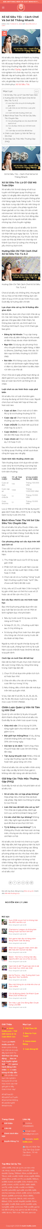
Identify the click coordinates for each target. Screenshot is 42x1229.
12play (18, 69)
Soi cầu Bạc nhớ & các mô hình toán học (21, 127)
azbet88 (12, 1190)
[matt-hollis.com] (21, 8)
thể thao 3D (7, 1056)
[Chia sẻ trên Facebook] (15, 883)
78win (4, 1176)
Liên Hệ (7, 1128)
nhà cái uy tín (18, 1168)
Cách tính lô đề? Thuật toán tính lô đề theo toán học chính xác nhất (24, 967)
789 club (16, 1212)
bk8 (9, 1176)
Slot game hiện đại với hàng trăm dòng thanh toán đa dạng (22, 940)
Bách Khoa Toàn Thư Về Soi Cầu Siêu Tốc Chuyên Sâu (20, 117)
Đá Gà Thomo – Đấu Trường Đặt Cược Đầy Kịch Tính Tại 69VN (24, 976)
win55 (22, 1204)
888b (37, 1176)
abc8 (35, 1173)
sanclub (32, 1212)
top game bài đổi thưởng (26, 1210)
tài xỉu (9, 1212)
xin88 (14, 1179)
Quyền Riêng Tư (11, 1141)
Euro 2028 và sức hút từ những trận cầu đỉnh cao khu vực (23, 921)
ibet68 (4, 1173)
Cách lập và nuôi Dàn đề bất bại (20, 130)
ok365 (16, 1184)
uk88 (12, 1207)
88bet (4, 1201)
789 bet (24, 1212)
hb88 (20, 1176)
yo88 (4, 1184)
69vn (9, 1179)
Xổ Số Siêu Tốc (23, 84)
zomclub (18, 1196)
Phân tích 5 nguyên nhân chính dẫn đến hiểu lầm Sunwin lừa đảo (23, 949)
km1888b (29, 1187)
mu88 (12, 1204)
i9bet (25, 1196)
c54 (35, 1182)
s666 (4, 1179)
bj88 (34, 1190)
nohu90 (25, 1170)
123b (24, 1182)
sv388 (29, 1173)
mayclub (12, 1198)
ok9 (25, 1198)
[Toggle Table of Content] (35, 92)
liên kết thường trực (12, 893)
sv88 (24, 1193)
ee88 (8, 1168)
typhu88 (20, 1190)
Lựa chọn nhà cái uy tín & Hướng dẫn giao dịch (21, 104)
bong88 (17, 1182)
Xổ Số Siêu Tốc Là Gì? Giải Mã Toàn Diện (21, 95)
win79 (20, 1179)
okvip (26, 1176)
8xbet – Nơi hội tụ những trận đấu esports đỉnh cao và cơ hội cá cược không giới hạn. (23, 958)
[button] (3, 7)
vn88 (10, 1187)
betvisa (12, 1193)
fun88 (15, 1187)
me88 (21, 1187)
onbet (9, 1184)
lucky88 (5, 1207)
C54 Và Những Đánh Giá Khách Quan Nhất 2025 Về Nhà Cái (24, 995)
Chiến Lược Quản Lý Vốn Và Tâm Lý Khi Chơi (20, 134)
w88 (4, 1168)
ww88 (15, 1176)
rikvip (7, 1170)
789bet (17, 1173)
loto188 (28, 1190)
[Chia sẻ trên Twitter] (19, 883)
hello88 (36, 1193)
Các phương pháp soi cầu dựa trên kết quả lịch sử (22, 122)
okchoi (5, 1193)
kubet (10, 1182)
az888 (10, 1196)
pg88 (32, 1176)
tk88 (32, 1170)
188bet (35, 1179)
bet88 (28, 1201)
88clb (19, 1198)
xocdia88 (27, 1179)
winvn (29, 1193)
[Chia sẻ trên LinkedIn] (31, 883)
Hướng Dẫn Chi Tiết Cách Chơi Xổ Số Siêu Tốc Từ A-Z (20, 99)
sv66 (34, 1204)
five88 (18, 1170)
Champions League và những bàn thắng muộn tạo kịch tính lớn (22, 931)
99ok (24, 1173)
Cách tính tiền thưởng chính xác (20, 113)
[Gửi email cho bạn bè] (23, 883)
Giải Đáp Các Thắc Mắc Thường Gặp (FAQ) (20, 140)
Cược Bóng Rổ (31, 1049)
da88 (32, 1184)
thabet (30, 1182)
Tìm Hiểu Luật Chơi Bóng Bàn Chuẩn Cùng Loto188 (24, 1004)
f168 (25, 1207)
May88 (22, 1201)
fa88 (28, 1184)
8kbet (4, 1196)
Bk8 (17, 1204)
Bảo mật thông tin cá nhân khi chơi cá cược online (24, 985)
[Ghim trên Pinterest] (27, 883)
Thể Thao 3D (31, 1028)
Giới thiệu (8, 1123)
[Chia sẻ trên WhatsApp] (10, 883)
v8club (5, 1198)
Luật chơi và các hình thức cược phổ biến (21, 109)
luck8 (15, 1201)
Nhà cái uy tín (29, 891)
